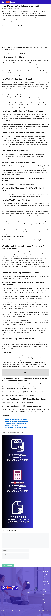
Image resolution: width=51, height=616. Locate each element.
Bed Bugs (44, 602)
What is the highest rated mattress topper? (16, 421)
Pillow (43, 601)
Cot (43, 599)
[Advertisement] (25, 37)
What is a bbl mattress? (11, 425)
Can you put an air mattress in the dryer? (16, 427)
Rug (43, 596)
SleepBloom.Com (8, 610)
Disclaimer (48, 610)
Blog (28, 590)
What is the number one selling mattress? (16, 419)
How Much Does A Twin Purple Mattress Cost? (13, 432)
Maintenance (45, 584)
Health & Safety (45, 583)
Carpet (43, 594)
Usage (43, 578)
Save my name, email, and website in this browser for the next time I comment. (24, 561)
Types (43, 576)
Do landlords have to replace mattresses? (16, 423)
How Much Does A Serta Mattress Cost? (12, 431)
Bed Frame (44, 597)
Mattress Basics (45, 574)
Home (28, 585)
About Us (28, 588)
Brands (43, 589)
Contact (28, 592)
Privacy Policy (42, 610)
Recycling (44, 591)
